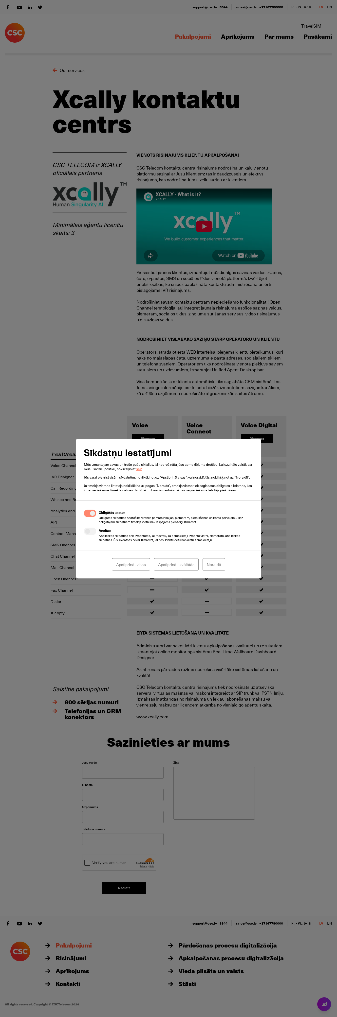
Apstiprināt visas (131, 564)
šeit (139, 468)
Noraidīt (214, 564)
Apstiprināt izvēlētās (176, 564)
